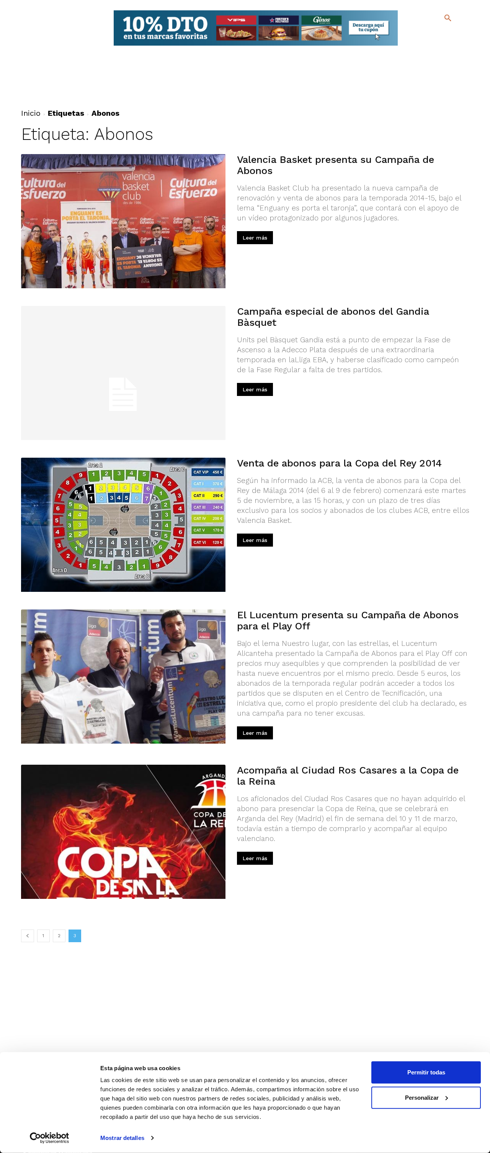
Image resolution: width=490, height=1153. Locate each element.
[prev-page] (27, 936)
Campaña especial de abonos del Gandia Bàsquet (333, 316)
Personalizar (422, 1097)
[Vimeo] (429, 45)
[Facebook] (417, 34)
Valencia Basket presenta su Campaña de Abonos (335, 165)
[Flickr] (417, 45)
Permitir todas (426, 1072)
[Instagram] (451, 34)
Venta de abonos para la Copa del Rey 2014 (339, 463)
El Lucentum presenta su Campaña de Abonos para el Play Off (348, 620)
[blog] (439, 34)
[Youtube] (441, 45)
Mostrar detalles (122, 1138)
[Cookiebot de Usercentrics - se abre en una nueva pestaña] (49, 1138)
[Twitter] (428, 33)
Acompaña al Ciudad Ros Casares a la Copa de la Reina (348, 775)
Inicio (31, 113)
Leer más (255, 238)
